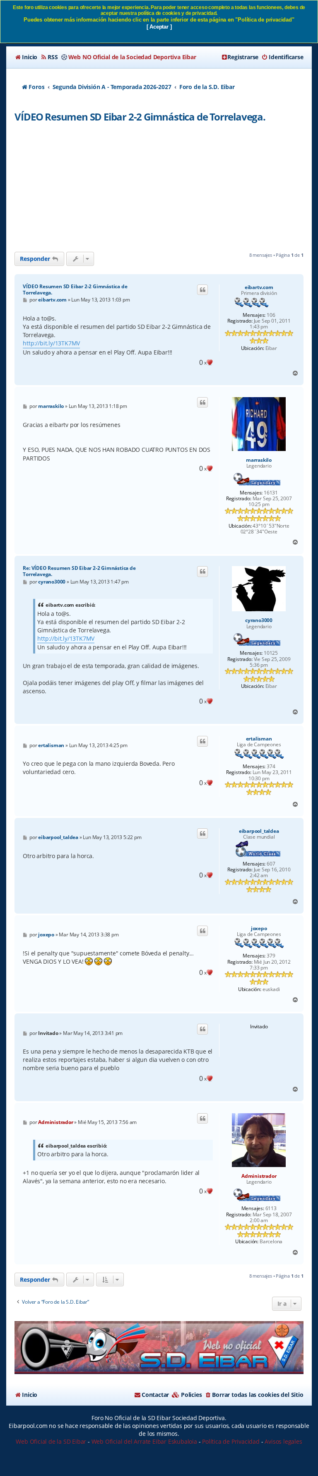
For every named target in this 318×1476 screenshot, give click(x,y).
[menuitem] (25, 57)
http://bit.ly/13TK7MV (51, 343)
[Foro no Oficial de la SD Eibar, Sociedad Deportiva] (158, 1347)
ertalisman (259, 739)
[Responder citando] (202, 290)
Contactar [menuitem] (155, 1395)
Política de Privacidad (231, 1441)
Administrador (258, 1175)
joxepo (259, 928)
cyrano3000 (258, 620)
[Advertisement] (158, 190)
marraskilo (259, 460)
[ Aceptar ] (159, 27)
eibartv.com (259, 287)
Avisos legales (283, 1441)
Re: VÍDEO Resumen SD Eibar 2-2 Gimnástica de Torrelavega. (79, 571)
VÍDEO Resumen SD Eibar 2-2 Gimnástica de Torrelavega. (139, 116)
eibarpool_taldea (259, 831)
